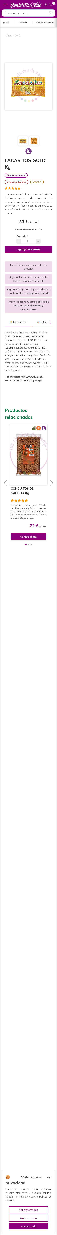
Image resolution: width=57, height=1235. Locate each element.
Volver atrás (14, 35)
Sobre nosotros (45, 22)
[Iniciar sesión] (46, 5)
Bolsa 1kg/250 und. (16, 182)
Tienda (23, 22)
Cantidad (22, 236)
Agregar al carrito (28, 249)
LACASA (37, 182)
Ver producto (28, 536)
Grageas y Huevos (16, 175)
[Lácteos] (28, 151)
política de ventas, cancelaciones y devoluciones (31, 305)
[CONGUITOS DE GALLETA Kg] (29, 454)
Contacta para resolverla (28, 280)
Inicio (6, 22)
